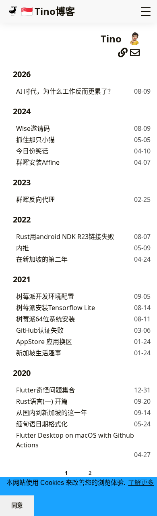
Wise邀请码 (33, 128)
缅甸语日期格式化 (42, 424)
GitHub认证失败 (40, 330)
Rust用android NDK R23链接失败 (65, 236)
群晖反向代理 (35, 199)
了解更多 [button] (141, 482)
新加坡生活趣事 (38, 352)
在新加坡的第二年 (42, 259)
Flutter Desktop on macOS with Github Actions (75, 440)
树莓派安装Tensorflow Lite (55, 307)
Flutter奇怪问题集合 (45, 390)
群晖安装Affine (38, 162)
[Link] (123, 50)
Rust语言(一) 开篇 (42, 401)
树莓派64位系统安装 (45, 319)
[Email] (135, 50)
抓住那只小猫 (35, 139)
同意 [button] (17, 505)
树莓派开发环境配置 (45, 296)
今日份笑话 (32, 151)
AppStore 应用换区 (44, 341)
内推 (22, 247)
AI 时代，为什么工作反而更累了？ (65, 91)
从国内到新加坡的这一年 (51, 412)
